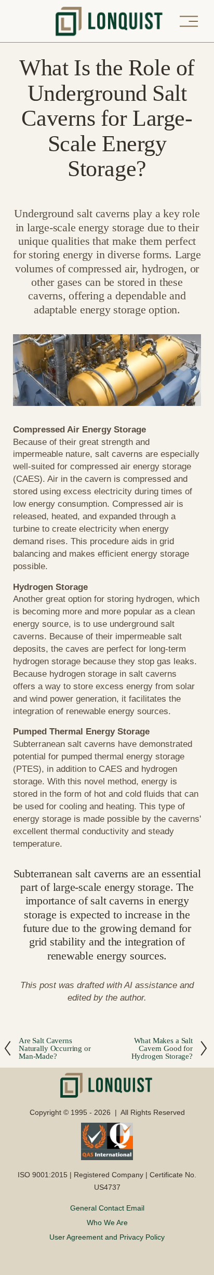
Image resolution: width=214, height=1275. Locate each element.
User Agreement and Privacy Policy (107, 1237)
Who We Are (107, 1222)
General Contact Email (107, 1208)
